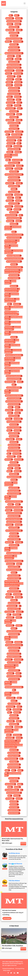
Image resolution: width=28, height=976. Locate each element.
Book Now (23, 843)
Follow (5, 858)
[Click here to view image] (4, 854)
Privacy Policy (19, 968)
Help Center (6, 970)
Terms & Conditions (8, 968)
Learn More (6, 918)
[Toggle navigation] (24, 3)
